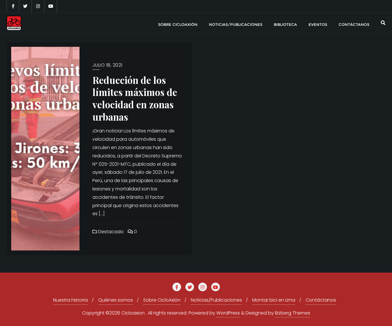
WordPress (228, 313)
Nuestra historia (70, 300)
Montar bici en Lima (273, 300)
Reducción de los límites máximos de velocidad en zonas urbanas (134, 98)
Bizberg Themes (292, 313)
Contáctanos (321, 300)
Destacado (110, 231)
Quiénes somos (115, 300)
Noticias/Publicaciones (216, 300)
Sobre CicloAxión (162, 300)
